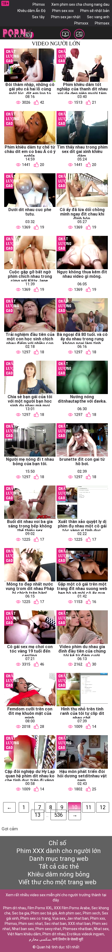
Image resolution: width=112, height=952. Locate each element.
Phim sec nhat (30, 924)
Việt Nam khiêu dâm (24, 934)
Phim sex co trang (35, 918)
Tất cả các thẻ (59, 866)
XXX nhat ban (79, 924)
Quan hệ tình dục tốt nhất (57, 947)
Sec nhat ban (55, 924)
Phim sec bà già (44, 913)
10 (74, 807)
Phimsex (102, 23)
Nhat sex (101, 929)
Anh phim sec (70, 913)
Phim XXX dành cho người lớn (58, 851)
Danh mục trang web (58, 858)
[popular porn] (65, 34)
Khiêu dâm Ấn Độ (31, 11)
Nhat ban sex (23, 929)
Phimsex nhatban (77, 929)
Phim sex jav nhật (65, 17)
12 (102, 807)
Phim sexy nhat (48, 929)
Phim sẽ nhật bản (94, 11)
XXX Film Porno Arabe (72, 908)
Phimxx (39, 4)
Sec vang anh (98, 17)
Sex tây (38, 17)
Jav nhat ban (78, 918)
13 (37, 815)
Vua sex (58, 918)
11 (88, 807)
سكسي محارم (40, 939)
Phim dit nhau (14, 908)
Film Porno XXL (40, 908)
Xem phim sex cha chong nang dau (80, 4)
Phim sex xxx (63, 11)
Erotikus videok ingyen (85, 934)
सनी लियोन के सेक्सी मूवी (67, 939)
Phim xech (91, 913)
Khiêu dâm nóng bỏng (59, 874)
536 (58, 815)
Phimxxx (81, 23)
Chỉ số (57, 843)
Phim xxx (97, 918)
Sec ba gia (20, 913)
